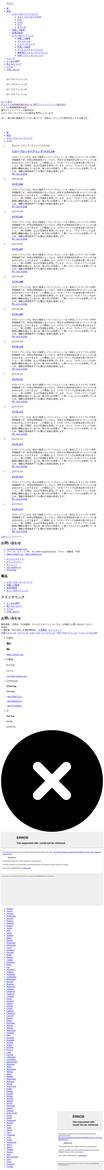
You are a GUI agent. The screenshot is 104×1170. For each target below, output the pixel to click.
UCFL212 (17, 411)
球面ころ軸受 (23, 38)
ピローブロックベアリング (25, 14)
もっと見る (6, 102)
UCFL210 (17, 346)
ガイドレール (23, 41)
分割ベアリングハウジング (30, 55)
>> (10, 536)
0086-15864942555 (33, 554)
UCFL (20, 22)
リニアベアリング (26, 44)
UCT (19, 24)
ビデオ (9, 67)
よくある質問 (13, 61)
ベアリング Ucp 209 (87, 633)
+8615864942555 (14, 701)
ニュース (10, 58)
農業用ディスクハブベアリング (32, 53)
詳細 (25, 174)
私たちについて (14, 64)
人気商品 (42, 630)
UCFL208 (17, 281)
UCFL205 (17, 216)
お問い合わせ (13, 70)
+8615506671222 (14, 697)
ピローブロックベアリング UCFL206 (33, 151)
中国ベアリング (8, 633)
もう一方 (21, 27)
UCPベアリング (69, 633)
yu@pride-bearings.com (16, 549)
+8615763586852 (14, 706)
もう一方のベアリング (23, 35)
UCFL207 (17, 249)
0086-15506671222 (14, 554)
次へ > (6, 536)
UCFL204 (17, 184)
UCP (19, 20)
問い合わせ (17, 174)
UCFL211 (17, 379)
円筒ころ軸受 (23, 47)
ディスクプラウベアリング (30, 50)
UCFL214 (17, 476)
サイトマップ (55, 630)
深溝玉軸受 (17, 33)
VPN (58, 633)
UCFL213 (17, 444)
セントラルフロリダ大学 (29, 17)
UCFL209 (17, 314)
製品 (8, 11)
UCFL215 (17, 509)
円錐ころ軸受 (18, 30)
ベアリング (22, 633)
